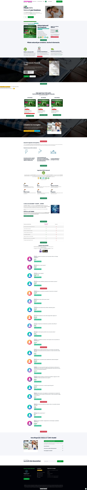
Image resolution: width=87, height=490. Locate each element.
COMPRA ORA (59, 1)
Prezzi (43, 1)
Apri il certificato (40, 56)
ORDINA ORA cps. (30, 115)
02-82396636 (50, 1)
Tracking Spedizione (40, 473)
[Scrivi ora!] (45, 1)
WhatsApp (26, 76)
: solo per (5, 86)
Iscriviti (60, 461)
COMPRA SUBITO (43, 40)
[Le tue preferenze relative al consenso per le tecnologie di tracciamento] (85, 488)
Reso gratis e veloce (40, 474)
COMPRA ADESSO (43, 83)
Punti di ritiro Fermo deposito (41, 472)
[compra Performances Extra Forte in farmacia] (54, 11)
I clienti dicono (34, 1)
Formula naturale (39, 1)
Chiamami (27, 130)
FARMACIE (31, 13)
